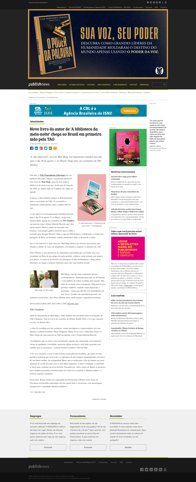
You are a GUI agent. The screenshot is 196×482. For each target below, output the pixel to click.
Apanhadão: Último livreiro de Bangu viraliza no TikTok (127, 329)
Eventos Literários (72, 92)
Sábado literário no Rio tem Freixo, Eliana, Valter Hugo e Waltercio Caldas (127, 210)
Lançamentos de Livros (90, 92)
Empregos (144, 85)
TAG (43, 392)
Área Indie (62, 85)
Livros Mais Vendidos (109, 92)
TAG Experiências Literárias (52, 175)
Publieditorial (52, 97)
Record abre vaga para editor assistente (124, 177)
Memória (122, 92)
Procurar (48, 447)
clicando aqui (72, 303)
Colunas (91, 85)
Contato (163, 7)
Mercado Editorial (135, 92)
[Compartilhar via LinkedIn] (36, 150)
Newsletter (116, 416)
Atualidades (33, 92)
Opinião (146, 92)
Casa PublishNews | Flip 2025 (119, 7)
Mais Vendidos (104, 85)
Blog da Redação (46, 92)
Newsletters (61, 7)
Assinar (128, 447)
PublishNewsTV (120, 85)
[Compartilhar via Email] (50, 150)
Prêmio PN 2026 (75, 7)
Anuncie (149, 7)
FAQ (156, 7)
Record (38, 392)
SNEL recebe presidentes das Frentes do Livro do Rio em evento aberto (127, 301)
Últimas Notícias (76, 85)
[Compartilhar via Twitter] (46, 150)
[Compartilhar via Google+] (41, 150)
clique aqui (128, 285)
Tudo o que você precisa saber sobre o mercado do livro (126, 232)
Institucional (138, 7)
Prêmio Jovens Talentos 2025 (94, 7)
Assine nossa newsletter (38, 2)
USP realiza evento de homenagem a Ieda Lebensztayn (127, 314)
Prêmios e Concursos (37, 97)
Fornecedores (77, 416)
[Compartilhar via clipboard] (55, 150)
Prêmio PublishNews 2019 (86, 462)
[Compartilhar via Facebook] (32, 150)
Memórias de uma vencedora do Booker (125, 192)
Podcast (133, 85)
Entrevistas (59, 92)
